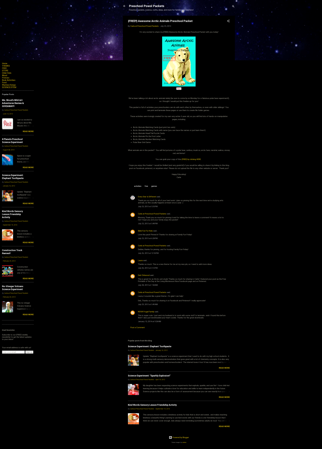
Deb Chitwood (144, 275)
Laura (140, 260)
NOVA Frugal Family (146, 312)
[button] (228, 21)
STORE (5, 70)
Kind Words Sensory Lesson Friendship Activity (152, 405)
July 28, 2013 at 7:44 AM (148, 285)
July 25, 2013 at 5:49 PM (148, 223)
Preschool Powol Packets (146, 6)
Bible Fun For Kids (145, 231)
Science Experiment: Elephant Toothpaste (149, 346)
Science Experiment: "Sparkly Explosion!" (149, 375)
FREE (4, 68)
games (154, 186)
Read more (224, 368)
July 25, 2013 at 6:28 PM (148, 238)
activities (137, 186)
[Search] (233, 7)
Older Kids (6, 73)
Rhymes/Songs (9, 85)
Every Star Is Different (147, 197)
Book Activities (8, 80)
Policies (5, 78)
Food (4, 82)
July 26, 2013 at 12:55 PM (148, 253)
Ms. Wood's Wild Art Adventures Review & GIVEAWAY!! (13, 103)
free (146, 186)
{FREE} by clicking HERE (191, 159)
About (4, 75)
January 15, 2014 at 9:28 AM (149, 321)
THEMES (6, 66)
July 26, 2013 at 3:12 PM (148, 268)
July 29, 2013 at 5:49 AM (148, 304)
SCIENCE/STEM (9, 87)
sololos (184, 442)
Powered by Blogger (180, 437)
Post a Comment (137, 327)
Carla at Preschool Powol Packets (152, 214)
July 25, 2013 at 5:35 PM (148, 206)
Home (4, 63)
